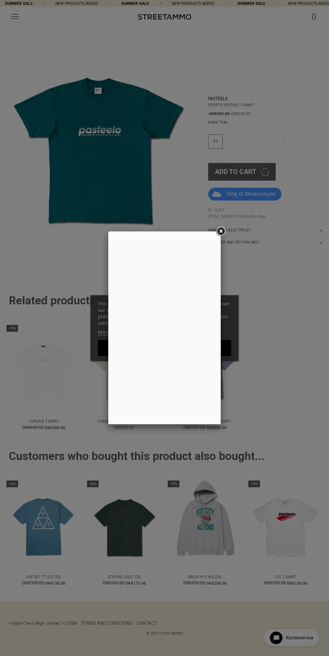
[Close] (221, 231)
